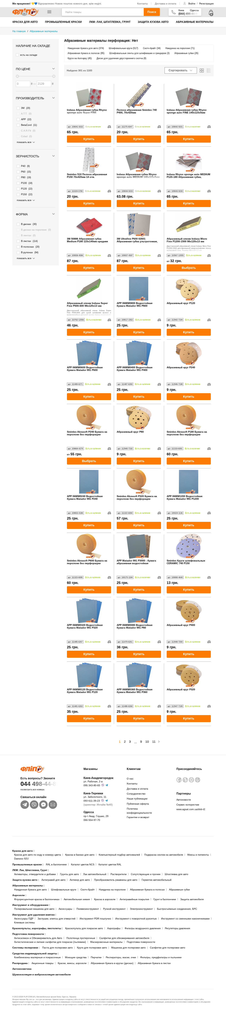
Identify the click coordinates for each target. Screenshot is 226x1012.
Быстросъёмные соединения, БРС (177, 908)
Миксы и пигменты (198, 854)
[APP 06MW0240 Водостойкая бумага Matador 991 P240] (89, 481)
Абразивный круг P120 (181, 303)
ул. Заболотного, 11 (95, 796)
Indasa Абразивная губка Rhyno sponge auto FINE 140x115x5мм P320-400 (187, 111)
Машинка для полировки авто (128, 947)
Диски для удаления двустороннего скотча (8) (121, 58)
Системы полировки (26, 947)
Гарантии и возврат (138, 817)
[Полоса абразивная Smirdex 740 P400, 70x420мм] (139, 95)
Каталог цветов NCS (82, 864)
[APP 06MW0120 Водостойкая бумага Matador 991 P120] (89, 675)
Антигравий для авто (53, 879)
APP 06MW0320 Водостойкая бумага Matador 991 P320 (85, 626)
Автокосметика (21, 968)
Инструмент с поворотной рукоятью (136, 918)
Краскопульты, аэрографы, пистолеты (37, 928)
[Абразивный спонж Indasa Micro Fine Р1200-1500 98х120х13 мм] (189, 224)
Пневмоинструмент (87, 908)
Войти (192, 3)
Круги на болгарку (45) (80, 58)
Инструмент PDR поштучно (95, 918)
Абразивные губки (179, 889)
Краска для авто (25, 21)
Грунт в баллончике (164, 899)
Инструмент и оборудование (31, 905)
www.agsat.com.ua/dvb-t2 (190, 809)
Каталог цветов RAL (110, 864)
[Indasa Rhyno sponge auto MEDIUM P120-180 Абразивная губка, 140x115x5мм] (189, 160)
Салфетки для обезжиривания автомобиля (124, 938)
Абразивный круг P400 (181, 625)
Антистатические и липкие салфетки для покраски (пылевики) (50, 942)
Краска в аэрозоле (104, 899)
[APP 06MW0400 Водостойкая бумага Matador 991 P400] (139, 353)
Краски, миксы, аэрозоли (72, 963)
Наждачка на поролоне (112, 889)
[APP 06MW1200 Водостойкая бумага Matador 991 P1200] (189, 481)
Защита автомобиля (192, 899)
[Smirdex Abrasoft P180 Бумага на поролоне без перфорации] (189, 417)
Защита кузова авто (153, 21)
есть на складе (28, 54)
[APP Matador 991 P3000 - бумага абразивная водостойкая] (139, 546)
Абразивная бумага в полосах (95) (86, 53)
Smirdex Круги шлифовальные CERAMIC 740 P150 (186, 562)
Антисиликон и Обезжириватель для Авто (38, 938)
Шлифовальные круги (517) (123, 48)
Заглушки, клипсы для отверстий (56, 918)
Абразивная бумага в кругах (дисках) (112, 963)
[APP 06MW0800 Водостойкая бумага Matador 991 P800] (139, 288)
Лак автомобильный (94, 874)
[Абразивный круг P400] (189, 610)
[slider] (17, 76)
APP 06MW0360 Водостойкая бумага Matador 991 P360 (134, 690)
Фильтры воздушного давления (143, 928)
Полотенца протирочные (80, 938)
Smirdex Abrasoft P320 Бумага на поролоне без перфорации (137, 497)
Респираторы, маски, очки (121, 957)
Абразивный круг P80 (130, 432)
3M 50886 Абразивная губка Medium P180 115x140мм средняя (87, 240)
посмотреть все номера (32, 789)
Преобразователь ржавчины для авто (115, 879)
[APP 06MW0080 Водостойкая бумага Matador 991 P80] (139, 610)
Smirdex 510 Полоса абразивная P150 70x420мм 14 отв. (87, 175)
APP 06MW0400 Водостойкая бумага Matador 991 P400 (134, 368)
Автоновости (183, 799)
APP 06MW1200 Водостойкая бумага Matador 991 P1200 (184, 497)
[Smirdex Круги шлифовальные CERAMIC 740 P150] (189, 546)
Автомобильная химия (77, 899)
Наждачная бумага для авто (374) (86, 48)
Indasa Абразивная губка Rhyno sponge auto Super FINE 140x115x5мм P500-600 (87, 111)
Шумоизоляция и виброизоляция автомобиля (41, 974)
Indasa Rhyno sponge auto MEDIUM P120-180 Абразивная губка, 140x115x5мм (188, 176)
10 (147, 741)
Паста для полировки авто (57, 947)
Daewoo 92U (21, 858)
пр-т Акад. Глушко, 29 (96, 816)
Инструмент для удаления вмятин (34, 914)
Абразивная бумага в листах (154, 963)
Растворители (119, 874)
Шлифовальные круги (63, 889)
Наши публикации (137, 798)
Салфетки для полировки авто (167, 947)
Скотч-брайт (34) (151, 48)
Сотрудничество (136, 793)
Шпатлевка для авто (176, 874)
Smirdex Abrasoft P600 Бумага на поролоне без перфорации (87, 562)
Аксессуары (65, 908)
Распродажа (20, 963)
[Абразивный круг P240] (189, 353)
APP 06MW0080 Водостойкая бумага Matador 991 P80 (134, 626)
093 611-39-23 (92, 800)
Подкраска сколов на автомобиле (163, 854)
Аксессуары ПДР (23, 918)
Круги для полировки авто (92, 947)
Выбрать (189, 268)
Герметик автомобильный (156, 879)
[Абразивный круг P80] (139, 417)
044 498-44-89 (40, 783)
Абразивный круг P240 (181, 367)
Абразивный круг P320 (181, 689)
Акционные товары (42, 963)
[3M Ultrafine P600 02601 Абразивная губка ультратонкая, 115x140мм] (139, 224)
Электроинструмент (141, 908)
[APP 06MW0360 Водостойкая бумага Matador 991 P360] (139, 675)
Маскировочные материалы (106, 942)
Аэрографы (113, 928)
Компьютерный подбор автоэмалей (119, 854)
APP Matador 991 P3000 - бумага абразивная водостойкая (136, 562)
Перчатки (96, 957)
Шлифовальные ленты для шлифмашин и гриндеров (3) (139, 53)
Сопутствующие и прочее (145, 874)
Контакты (142, 3)
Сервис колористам (187, 804)
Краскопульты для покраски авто (84, 928)
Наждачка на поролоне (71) (180, 48)
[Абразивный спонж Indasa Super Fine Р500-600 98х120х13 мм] (89, 288)
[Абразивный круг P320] (189, 675)
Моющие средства (76, 957)
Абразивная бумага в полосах (147, 889)
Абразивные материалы (194, 21)
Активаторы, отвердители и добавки (35, 874)
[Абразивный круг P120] (189, 288)
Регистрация (206, 3)
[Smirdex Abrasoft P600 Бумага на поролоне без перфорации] (89, 546)
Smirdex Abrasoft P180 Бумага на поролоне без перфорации (187, 433)
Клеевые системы (24, 922)
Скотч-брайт (88, 889)
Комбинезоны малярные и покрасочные (37, 957)
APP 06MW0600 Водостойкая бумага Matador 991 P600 (85, 368)
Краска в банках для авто (79, 854)
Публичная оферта (138, 803)
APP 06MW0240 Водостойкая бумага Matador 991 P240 (85, 497)
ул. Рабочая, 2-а (93, 781)
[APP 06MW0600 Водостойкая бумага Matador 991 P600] (89, 353)
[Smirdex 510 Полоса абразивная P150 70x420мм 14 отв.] (89, 160)
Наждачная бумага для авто (30, 889)
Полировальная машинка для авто (34, 908)
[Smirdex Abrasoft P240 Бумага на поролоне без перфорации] (89, 417)
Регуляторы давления (177, 928)
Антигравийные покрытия (134, 899)
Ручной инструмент (114, 908)
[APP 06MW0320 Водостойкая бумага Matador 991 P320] (89, 610)
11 (154, 741)
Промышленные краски (63, 21)
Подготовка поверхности (29, 934)
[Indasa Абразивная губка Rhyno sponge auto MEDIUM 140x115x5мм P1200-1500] (139, 160)
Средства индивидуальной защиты (35, 953)
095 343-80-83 (92, 785)
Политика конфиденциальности (139, 810)
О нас (130, 778)
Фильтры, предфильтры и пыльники (161, 957)
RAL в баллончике (56, 864)
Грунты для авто (69, 874)
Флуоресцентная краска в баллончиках (37, 899)
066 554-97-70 (92, 820)
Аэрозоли (19, 895)
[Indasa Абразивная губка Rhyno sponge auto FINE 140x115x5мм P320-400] (189, 95)
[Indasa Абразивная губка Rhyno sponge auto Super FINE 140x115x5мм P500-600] (89, 95)
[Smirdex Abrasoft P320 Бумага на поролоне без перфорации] (139, 481)
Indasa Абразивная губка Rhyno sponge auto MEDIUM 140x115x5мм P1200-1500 (138, 176)
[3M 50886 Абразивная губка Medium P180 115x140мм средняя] (89, 224)
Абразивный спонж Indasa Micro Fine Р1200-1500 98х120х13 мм (187, 240)
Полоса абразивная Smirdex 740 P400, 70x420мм (137, 111)
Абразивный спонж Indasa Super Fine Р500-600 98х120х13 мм (87, 304)
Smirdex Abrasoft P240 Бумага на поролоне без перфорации (87, 433)
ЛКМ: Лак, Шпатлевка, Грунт (109, 21)
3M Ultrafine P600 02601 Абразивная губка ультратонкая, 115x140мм (137, 240)
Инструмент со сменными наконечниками (185, 918)
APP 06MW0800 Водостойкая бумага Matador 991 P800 (134, 304)
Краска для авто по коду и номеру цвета (37, 854)
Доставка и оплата (165, 3)
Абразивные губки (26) (186, 53)
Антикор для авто (80, 879)
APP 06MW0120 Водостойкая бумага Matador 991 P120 (85, 690)
